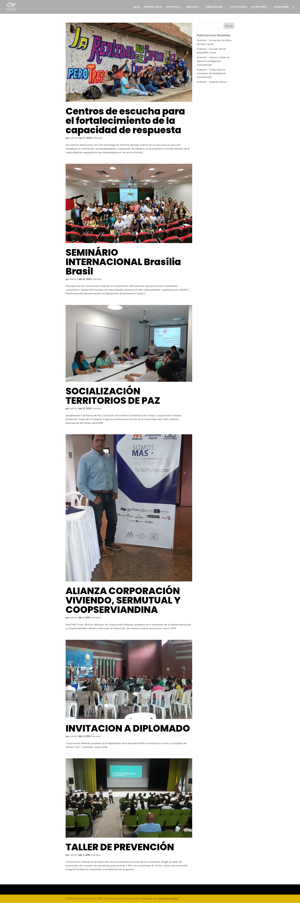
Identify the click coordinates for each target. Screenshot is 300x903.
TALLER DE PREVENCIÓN (120, 847)
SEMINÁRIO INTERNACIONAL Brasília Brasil (123, 262)
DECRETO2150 (259, 7)
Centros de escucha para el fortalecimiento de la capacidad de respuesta (125, 121)
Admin (73, 138)
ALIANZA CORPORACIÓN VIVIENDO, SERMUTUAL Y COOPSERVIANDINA (123, 600)
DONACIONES (281, 7)
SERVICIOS (192, 7)
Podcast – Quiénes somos (212, 82)
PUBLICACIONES (214, 7)
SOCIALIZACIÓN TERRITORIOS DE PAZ (113, 396)
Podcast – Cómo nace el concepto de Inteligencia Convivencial (211, 73)
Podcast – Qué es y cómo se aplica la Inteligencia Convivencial (213, 61)
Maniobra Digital (168, 898)
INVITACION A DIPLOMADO (128, 728)
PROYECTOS (172, 7)
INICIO (136, 7)
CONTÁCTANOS (238, 7)
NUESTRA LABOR (153, 7)
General (98, 138)
